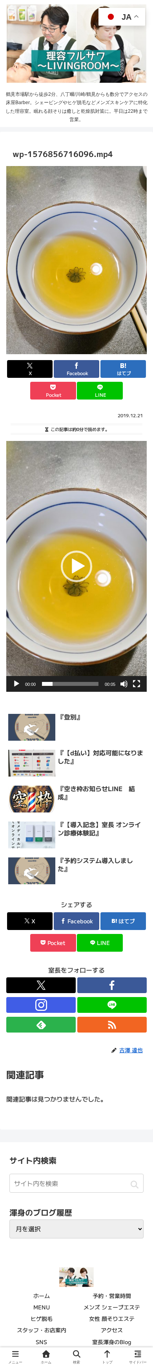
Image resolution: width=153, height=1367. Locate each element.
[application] (76, 566)
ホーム (41, 1296)
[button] (76, 566)
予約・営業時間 (112, 1296)
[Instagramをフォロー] (41, 1005)
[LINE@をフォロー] (112, 1005)
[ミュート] (124, 684)
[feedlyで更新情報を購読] (41, 1025)
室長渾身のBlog (111, 1342)
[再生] (16, 684)
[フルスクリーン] (136, 684)
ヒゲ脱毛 (42, 1318)
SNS (41, 1342)
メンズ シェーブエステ (112, 1307)
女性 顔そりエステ (112, 1318)
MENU (41, 1307)
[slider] (70, 684)
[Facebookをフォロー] (112, 985)
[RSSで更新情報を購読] (112, 1025)
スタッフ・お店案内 (41, 1330)
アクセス (112, 1330)
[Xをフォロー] (41, 985)
